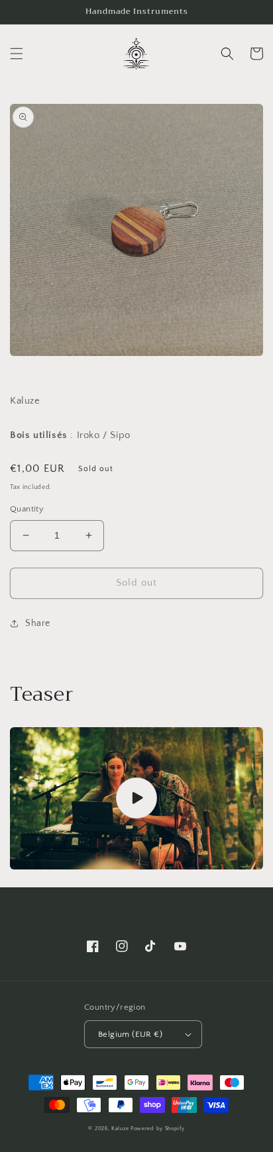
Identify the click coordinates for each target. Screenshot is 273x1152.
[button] (16, 53)
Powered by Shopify (158, 1128)
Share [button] (37, 623)
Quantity (27, 508)
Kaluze (120, 1128)
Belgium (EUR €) (130, 1034)
